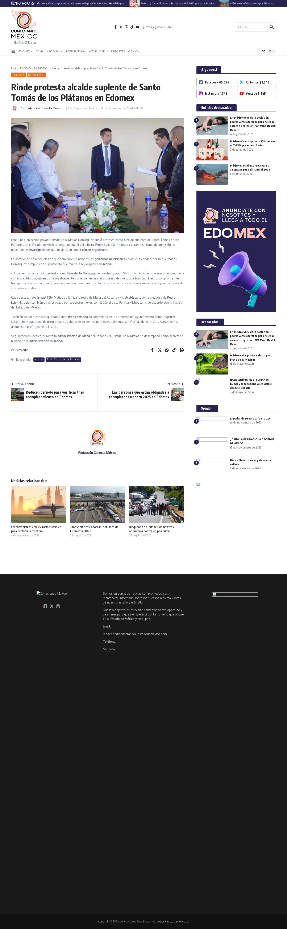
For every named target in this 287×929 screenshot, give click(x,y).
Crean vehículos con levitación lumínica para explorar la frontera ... (36, 529)
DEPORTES (118, 51)
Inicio (14, 68)
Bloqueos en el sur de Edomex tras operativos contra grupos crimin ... (151, 529)
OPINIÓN (133, 51)
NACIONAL (53, 51)
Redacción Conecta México (44, 108)
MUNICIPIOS (41, 68)
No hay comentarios (83, 108)
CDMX (39, 51)
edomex (38, 359)
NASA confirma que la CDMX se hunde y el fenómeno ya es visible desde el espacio (251, 383)
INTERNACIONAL (76, 51)
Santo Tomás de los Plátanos (63, 359)
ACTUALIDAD (97, 51)
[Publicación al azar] (263, 51)
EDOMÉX (24, 51)
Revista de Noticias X (177, 921)
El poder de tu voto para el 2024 (250, 418)
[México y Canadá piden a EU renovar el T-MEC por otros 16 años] (126, 3)
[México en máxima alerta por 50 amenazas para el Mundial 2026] (215, 3)
